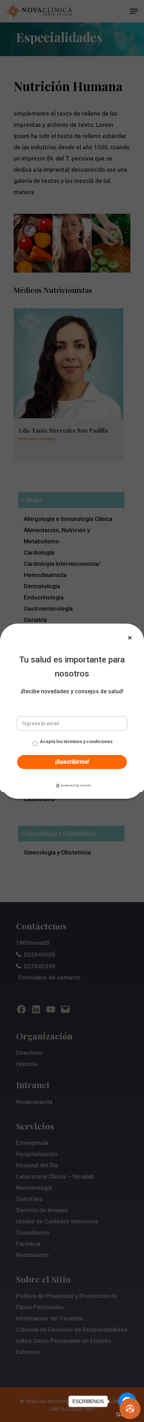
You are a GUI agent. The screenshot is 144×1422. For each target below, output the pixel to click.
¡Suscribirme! (72, 761)
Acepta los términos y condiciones (76, 741)
